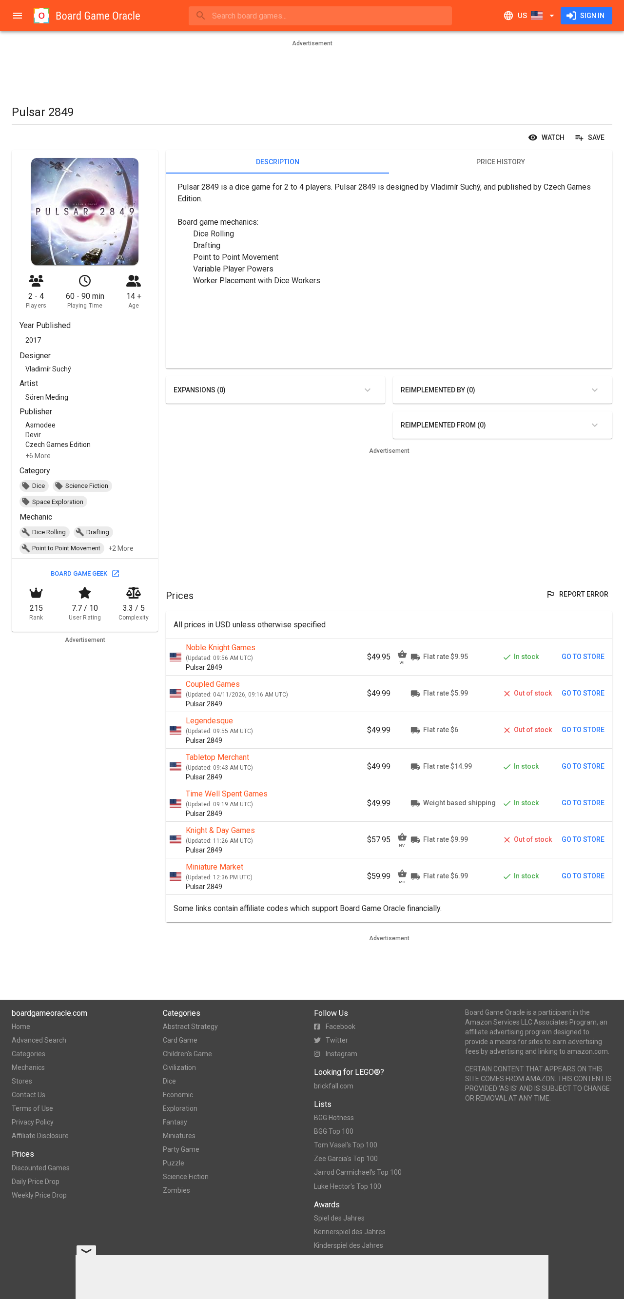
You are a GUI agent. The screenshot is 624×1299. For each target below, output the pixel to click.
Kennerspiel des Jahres (350, 1232)
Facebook (340, 1026)
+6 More (38, 456)
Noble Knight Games (220, 647)
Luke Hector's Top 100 (347, 1186)
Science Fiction (186, 1177)
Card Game (180, 1040)
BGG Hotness (334, 1118)
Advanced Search (39, 1040)
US (522, 15)
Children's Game (187, 1054)
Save (596, 137)
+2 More (121, 548)
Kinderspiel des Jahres (348, 1245)
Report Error (583, 594)
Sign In (592, 15)
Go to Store (583, 656)
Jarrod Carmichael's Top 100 (358, 1172)
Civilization (179, 1067)
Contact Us (28, 1095)
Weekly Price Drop (39, 1195)
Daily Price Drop (35, 1181)
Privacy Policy (33, 1122)
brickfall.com (333, 1086)
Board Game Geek (79, 573)
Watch (553, 137)
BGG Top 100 (333, 1131)
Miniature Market (214, 867)
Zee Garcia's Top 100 (346, 1159)
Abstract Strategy (190, 1026)
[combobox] (320, 15)
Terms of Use (32, 1108)
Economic (178, 1095)
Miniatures (179, 1136)
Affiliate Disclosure (40, 1136)
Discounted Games (41, 1168)
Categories (28, 1054)
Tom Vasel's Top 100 (345, 1145)
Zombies (176, 1190)
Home (21, 1026)
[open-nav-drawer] (17, 15)
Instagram (341, 1054)
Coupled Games (213, 684)
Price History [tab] (500, 162)
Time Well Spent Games (227, 793)
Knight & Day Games (220, 830)
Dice (169, 1081)
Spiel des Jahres (339, 1218)
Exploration (180, 1108)
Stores (22, 1081)
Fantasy (175, 1122)
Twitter (337, 1040)
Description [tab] (277, 162)
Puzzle (173, 1163)
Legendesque (209, 720)
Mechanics (28, 1067)
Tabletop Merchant (217, 757)
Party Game (181, 1149)
